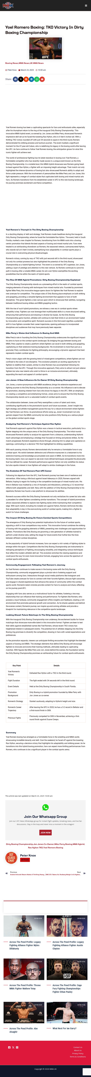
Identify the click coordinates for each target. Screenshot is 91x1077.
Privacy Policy (77, 1053)
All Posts (25, 860)
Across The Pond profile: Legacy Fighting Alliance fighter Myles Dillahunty (25, 945)
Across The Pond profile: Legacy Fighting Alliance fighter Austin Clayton (68, 945)
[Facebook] (9, 1047)
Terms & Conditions (78, 1057)
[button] (15, 79)
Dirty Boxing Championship (19, 844)
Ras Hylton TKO (35, 847)
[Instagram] (17, 1047)
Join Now (45, 832)
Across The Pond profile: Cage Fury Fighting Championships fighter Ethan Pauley (67, 988)
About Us (78, 1050)
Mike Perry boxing (63, 844)
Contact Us (77, 1047)
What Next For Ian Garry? (64, 1028)
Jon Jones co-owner (43, 844)
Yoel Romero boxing (53, 847)
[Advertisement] (46, 109)
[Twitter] (13, 1047)
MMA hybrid (79, 844)
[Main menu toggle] (86, 5)
